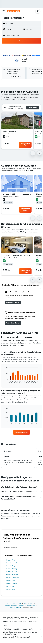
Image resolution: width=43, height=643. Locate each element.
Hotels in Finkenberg (12, 577)
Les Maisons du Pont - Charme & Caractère (17, 256)
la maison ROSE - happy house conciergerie (17, 194)
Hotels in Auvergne (15, 607)
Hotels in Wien (10, 560)
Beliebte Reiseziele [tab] (11, 548)
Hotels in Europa (28, 603)
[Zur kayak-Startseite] (13, 11)
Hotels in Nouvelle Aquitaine (27, 605)
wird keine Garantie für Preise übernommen (15, 623)
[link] (13, 302)
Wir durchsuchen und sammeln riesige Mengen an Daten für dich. (20, 633)
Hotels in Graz (10, 586)
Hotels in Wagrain (11, 566)
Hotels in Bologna (11, 572)
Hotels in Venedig (11, 569)
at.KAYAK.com (11, 603)
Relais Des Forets (9, 132)
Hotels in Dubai (10, 589)
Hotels (19, 603)
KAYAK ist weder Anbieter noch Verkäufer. (18, 629)
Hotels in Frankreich (11, 605)
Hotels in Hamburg (12, 575)
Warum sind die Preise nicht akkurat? (16, 637)
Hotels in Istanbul (11, 563)
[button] (3, 11)
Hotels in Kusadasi (11, 583)
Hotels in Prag (10, 580)
